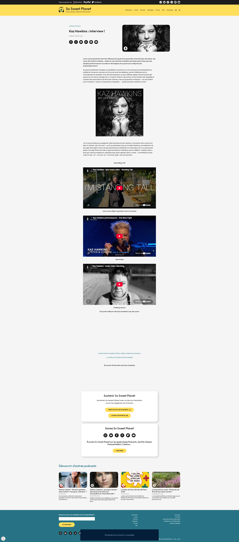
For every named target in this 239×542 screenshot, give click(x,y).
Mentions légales (175, 523)
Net (163, 10)
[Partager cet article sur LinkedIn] (86, 42)
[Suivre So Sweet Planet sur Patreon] (175, 2)
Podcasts (128, 10)
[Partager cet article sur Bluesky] (81, 42)
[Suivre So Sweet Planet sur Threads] (171, 2)
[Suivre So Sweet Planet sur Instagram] (160, 2)
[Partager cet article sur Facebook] (71, 42)
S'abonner (119, 450)
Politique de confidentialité (172, 521)
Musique (150, 10)
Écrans (142, 10)
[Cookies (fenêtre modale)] (3, 539)
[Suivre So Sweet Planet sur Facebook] (168, 2)
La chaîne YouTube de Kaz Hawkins (119, 357)
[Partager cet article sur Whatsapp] (76, 42)
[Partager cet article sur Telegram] (91, 42)
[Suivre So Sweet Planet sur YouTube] (179, 2)
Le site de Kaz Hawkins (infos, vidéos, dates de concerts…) (119, 353)
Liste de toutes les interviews (171, 519)
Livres (136, 10)
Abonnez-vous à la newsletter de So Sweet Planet (77, 515)
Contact (177, 517)
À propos (170, 10)
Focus (158, 10)
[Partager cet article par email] (96, 42)
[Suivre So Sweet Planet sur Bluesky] (164, 2)
